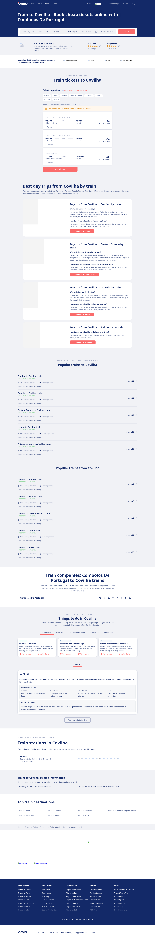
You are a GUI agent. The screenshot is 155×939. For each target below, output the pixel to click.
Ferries (54, 4)
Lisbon (46, 96)
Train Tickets (23, 885)
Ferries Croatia (96, 893)
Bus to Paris (47, 903)
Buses (40, 4)
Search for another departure (76, 90)
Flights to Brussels (73, 896)
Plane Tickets (71, 885)
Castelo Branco (76, 96)
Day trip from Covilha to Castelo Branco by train (96, 245)
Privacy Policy (66, 932)
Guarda (47, 99)
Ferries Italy (95, 900)
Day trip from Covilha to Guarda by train (95, 287)
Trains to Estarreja (85, 810)
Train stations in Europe (124, 890)
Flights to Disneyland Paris (77, 900)
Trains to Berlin (24, 900)
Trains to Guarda (54, 810)
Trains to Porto (83, 815)
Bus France (46, 893)
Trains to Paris (24, 893)
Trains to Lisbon (24, 810)
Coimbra (89, 96)
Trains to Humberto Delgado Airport (121, 810)
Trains (33, 4)
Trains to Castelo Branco (27, 815)
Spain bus (46, 890)
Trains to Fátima (54, 815)
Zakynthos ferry (96, 903)
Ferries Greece (96, 890)
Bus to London (48, 900)
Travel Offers (119, 896)
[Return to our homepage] (24, 3)
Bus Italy (45, 896)
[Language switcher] (99, 4)
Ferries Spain (95, 896)
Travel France (119, 903)
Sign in (134, 4)
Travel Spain (119, 900)
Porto (55, 96)
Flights (47, 4)
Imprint (41, 932)
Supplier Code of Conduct (85, 932)
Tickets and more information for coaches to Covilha (99, 786)
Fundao (64, 96)
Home (20, 827)
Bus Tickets (47, 885)
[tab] (47, 632)
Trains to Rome (24, 890)
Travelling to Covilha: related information (34, 786)
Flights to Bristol (73, 903)
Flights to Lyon (72, 893)
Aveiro (56, 99)
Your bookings (114, 4)
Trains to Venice (24, 896)
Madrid (99, 96)
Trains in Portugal (40, 827)
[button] (73, 31)
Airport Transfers (121, 893)
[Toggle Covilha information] (133, 758)
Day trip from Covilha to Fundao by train (95, 204)
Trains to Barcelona (26, 903)
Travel (116, 885)
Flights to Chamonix (74, 890)
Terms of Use (52, 932)
